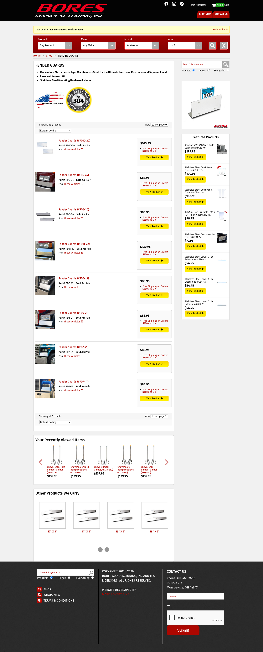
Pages (202, 71)
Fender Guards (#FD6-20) (74, 210)
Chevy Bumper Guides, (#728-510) (103, 468)
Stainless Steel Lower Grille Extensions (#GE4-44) (199, 258)
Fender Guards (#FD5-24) (74, 175)
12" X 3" (52, 532)
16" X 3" (121, 532)
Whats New (52, 595)
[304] (78, 114)
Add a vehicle (219, 29)
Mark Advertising (115, 594)
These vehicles (72, 150)
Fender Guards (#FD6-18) (74, 278)
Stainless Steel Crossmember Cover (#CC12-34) (200, 236)
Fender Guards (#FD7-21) (73, 347)
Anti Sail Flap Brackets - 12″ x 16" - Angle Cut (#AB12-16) (200, 214)
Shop (47, 589)
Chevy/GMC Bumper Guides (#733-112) (149, 470)
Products (186, 71)
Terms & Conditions (59, 600)
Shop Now (205, 14)
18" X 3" (155, 532)
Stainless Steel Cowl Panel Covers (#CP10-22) (198, 191)
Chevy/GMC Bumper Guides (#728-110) (125, 470)
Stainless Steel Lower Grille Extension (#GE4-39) (199, 303)
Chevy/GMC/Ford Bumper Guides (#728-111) (79, 470)
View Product (153, 157)
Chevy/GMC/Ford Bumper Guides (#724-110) (56, 470)
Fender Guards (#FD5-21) (74, 313)
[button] (206, 105)
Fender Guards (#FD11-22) (74, 244)
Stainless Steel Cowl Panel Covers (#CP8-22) (198, 169)
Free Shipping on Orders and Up (155, 150)
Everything (219, 71)
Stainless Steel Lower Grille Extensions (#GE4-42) (199, 281)
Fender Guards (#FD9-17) (74, 382)
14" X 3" (86, 532)
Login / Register (197, 5)
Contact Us (221, 14)
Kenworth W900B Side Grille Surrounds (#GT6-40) (199, 147)
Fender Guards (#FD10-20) (74, 141)
